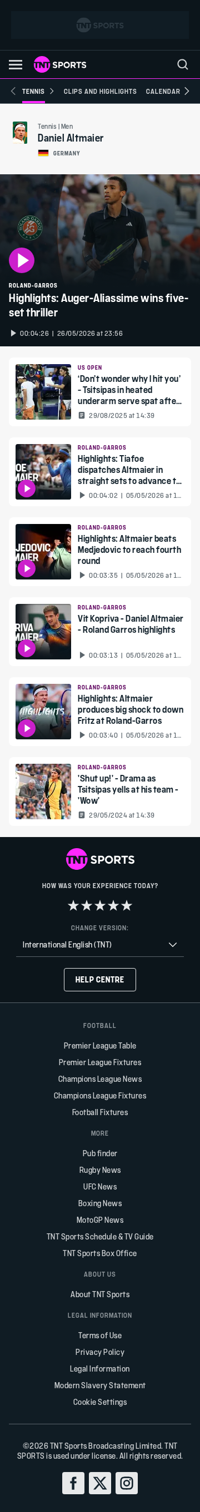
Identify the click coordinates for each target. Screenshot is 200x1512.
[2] (86, 905)
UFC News (100, 1186)
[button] (15, 64)
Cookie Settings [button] (100, 1402)
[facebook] (73, 1483)
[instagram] (127, 1483)
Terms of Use (100, 1335)
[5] (126, 905)
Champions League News (100, 1078)
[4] (113, 905)
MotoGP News (100, 1219)
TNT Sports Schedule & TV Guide (100, 1236)
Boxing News (100, 1203)
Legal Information (100, 1368)
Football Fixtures (100, 1112)
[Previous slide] (13, 91)
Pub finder (100, 1153)
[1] (73, 905)
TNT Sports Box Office (100, 1253)
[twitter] (100, 1483)
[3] (100, 905)
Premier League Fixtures (100, 1062)
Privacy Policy (100, 1352)
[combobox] (100, 945)
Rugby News (100, 1170)
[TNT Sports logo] (60, 64)
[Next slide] (186, 91)
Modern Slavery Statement (100, 1385)
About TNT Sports (100, 1294)
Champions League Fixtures (100, 1095)
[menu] (182, 64)
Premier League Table (100, 1045)
